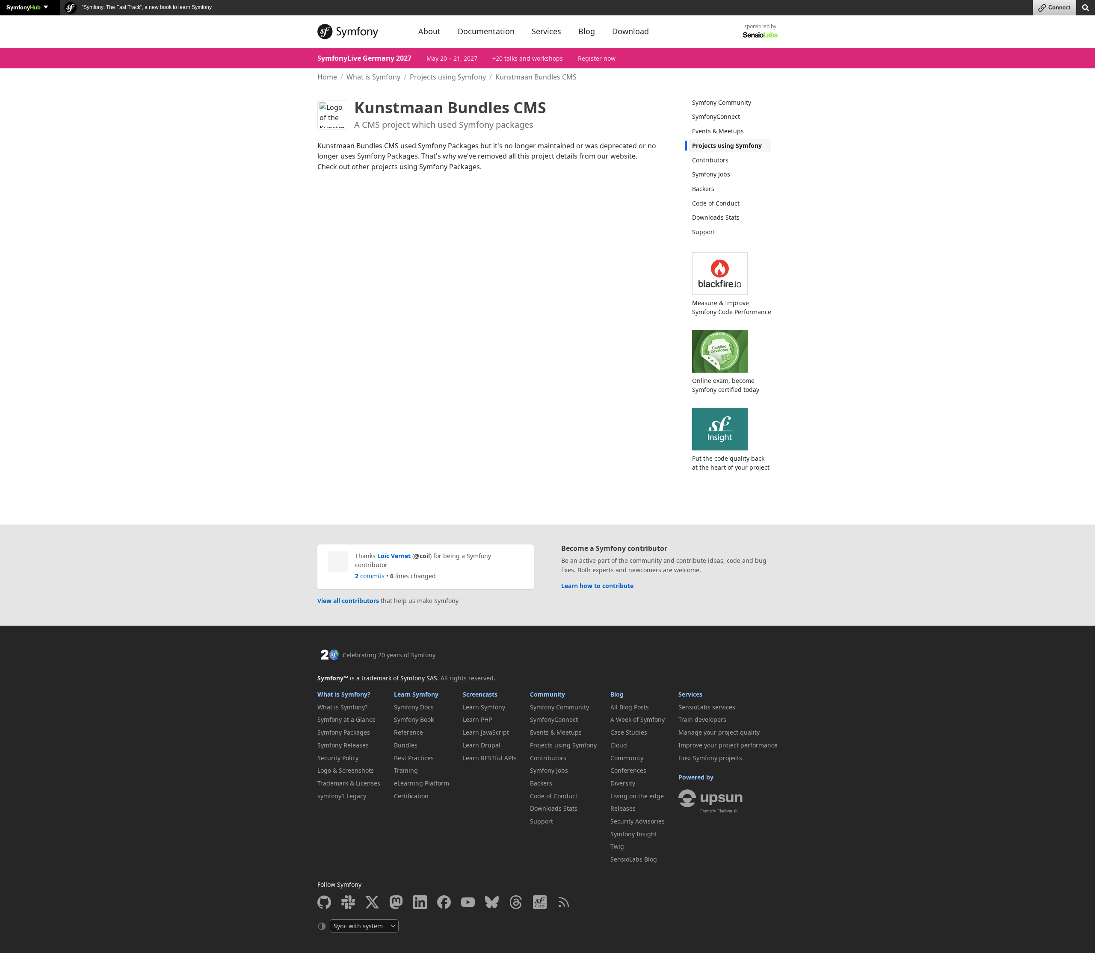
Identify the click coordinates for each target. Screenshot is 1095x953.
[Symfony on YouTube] (468, 902)
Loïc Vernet (394, 556)
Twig (617, 846)
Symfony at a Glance (346, 719)
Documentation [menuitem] (486, 31)
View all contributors (348, 601)
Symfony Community (721, 102)
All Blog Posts (629, 707)
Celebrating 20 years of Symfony (389, 655)
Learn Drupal (481, 745)
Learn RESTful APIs (490, 758)
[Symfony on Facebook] (444, 902)
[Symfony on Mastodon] (396, 902)
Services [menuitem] (546, 31)
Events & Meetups (718, 131)
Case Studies (628, 732)
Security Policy (337, 758)
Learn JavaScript (486, 732)
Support (703, 232)
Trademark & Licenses (348, 783)
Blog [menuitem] (586, 31)
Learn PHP (477, 719)
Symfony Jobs (711, 174)
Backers (703, 189)
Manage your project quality (719, 732)
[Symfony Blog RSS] (564, 902)
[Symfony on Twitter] (372, 902)
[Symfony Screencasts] (540, 902)
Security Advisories (637, 821)
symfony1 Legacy (341, 796)
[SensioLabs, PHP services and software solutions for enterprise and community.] (760, 34)
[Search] (1085, 7)
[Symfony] (360, 31)
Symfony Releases (343, 745)
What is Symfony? (343, 694)
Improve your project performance (728, 745)
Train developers (702, 719)
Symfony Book (414, 719)
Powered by (695, 777)
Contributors (710, 160)
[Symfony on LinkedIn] (420, 902)
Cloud (618, 745)
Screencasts (480, 694)
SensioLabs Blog (633, 859)
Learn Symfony (416, 694)
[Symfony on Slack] (348, 902)
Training (406, 770)
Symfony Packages (343, 732)
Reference (408, 732)
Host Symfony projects (710, 758)
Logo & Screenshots (345, 770)
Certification (411, 796)
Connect (1059, 7)
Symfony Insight (633, 834)
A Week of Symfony (637, 719)
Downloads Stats (716, 217)
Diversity (622, 783)
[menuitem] (730, 102)
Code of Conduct (716, 203)
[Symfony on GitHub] (324, 902)
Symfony (23, 7)
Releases (623, 808)
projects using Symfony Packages (425, 166)
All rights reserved (467, 678)
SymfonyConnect (716, 116)
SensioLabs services (706, 707)
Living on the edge (637, 796)
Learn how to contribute (597, 586)
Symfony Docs (414, 707)
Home (327, 77)
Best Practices (414, 758)
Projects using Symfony (448, 77)
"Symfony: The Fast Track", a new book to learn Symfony (146, 7)
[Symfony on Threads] (516, 902)
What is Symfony (373, 77)
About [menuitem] (429, 31)
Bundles (405, 745)
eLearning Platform (421, 783)
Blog (617, 694)
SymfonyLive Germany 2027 (364, 58)
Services (690, 694)
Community (547, 694)
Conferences (628, 770)
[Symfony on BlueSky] (492, 902)
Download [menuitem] (630, 31)
